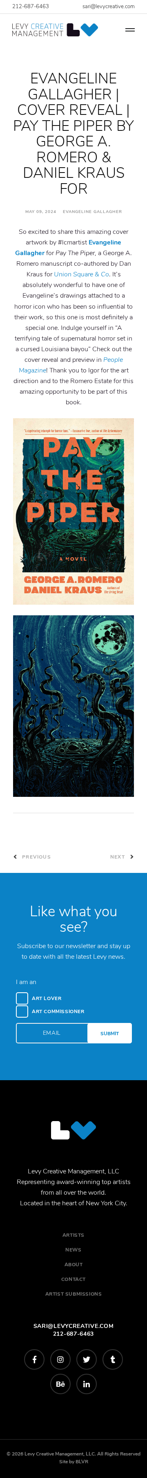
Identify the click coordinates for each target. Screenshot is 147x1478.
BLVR (82, 1461)
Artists (73, 1235)
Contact (73, 1279)
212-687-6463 (30, 6)
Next (118, 857)
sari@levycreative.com (108, 6)
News (73, 1250)
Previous (35, 857)
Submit (109, 1033)
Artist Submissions (73, 1294)
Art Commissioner (58, 1011)
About (74, 1264)
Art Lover (46, 998)
